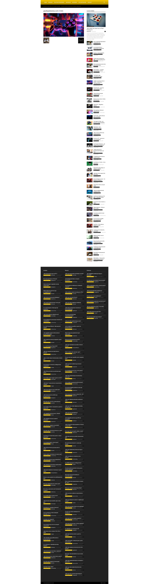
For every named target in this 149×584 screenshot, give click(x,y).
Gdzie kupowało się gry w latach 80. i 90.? (74, 394)
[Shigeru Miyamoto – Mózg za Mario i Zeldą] (90, 209)
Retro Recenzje (96, 226)
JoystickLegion (53, 379)
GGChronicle (53, 275)
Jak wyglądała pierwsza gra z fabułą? (51, 413)
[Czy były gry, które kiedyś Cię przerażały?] (90, 231)
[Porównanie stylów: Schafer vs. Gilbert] (90, 203)
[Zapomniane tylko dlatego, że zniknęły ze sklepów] (89, 169)
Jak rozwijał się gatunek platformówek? (74, 382)
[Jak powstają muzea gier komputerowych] (90, 95)
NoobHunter (53, 335)
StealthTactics (75, 390)
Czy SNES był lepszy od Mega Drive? (73, 462)
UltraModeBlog (53, 568)
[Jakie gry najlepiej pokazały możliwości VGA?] (90, 192)
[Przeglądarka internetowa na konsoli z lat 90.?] (90, 158)
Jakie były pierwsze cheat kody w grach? (52, 556)
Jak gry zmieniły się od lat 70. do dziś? (95, 306)
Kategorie (74, 2)
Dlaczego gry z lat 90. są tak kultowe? (51, 401)
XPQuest (52, 414)
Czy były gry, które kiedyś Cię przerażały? (96, 280)
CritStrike (52, 367)
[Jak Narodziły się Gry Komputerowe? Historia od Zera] (90, 151)
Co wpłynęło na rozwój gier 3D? (72, 528)
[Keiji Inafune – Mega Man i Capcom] (90, 106)
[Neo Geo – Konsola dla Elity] (90, 54)
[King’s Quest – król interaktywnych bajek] (90, 128)
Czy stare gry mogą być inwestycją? (51, 561)
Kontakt (90, 2)
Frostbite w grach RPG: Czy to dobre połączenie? (51, 6)
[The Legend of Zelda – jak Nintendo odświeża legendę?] (90, 123)
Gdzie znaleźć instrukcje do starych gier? (52, 454)
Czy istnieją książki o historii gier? (50, 442)
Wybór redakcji (103, 582)
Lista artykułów (82, 2)
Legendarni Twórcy (96, 72)
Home (45, 2)
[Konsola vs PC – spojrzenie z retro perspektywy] (90, 140)
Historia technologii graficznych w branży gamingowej (71, 6)
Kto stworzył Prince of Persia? (50, 278)
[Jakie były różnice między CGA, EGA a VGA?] (90, 175)
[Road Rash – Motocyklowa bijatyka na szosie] (90, 226)
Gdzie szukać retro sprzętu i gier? (72, 352)
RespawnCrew (53, 280)
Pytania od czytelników (97, 135)
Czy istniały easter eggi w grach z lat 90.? (52, 377)
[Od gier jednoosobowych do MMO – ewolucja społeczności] (90, 60)
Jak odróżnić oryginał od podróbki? (51, 425)
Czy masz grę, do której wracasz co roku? (52, 430)
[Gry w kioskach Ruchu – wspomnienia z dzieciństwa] (90, 49)
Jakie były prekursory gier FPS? (94, 311)
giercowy (74, 353)
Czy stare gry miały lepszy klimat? (94, 316)
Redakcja (50, 2)
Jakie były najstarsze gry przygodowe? (52, 459)
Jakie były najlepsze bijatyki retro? (51, 314)
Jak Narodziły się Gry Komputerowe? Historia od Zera (98, 150)
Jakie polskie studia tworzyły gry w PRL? (74, 292)
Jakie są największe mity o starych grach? (96, 285)
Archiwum (68, 2)
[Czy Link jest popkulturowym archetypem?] (90, 215)
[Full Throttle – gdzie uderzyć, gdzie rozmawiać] (90, 117)
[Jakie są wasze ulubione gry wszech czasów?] (90, 134)
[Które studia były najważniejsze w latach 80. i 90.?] (90, 43)
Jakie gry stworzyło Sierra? (71, 297)
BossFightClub (53, 391)
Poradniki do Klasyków (90, 26)
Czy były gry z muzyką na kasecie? (51, 507)
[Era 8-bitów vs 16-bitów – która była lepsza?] (90, 164)
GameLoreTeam (53, 310)
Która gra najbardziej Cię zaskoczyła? (51, 483)
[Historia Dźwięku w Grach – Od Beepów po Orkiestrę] (90, 180)
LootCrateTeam (53, 322)
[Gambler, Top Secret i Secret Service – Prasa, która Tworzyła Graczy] (90, 82)
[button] (104, 2)
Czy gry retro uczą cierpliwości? (94, 296)
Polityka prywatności (59, 2)
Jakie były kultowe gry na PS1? (50, 273)
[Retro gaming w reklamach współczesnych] (90, 112)
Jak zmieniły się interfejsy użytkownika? (52, 464)
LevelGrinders (75, 322)
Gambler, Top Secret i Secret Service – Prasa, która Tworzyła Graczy (98, 82)
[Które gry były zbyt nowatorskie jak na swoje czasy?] (90, 66)
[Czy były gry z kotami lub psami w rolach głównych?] (90, 248)
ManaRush (52, 293)
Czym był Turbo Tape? (48, 566)
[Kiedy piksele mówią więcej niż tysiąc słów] (90, 254)
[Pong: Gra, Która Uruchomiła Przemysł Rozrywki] (90, 243)
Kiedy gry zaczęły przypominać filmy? (73, 487)
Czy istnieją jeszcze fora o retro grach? (74, 370)
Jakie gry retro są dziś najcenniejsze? (73, 573)
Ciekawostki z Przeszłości (97, 49)
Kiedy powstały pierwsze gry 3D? (72, 339)
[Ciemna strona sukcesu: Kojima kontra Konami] (89, 100)
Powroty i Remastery (97, 123)
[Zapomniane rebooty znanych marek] (90, 186)
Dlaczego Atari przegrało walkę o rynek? (74, 431)
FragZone (52, 534)
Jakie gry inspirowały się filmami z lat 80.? (74, 273)
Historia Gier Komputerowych (98, 54)
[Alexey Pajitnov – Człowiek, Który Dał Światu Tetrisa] (90, 71)
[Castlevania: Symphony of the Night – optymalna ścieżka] (90, 198)
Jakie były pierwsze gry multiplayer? (51, 297)
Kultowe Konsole (96, 140)
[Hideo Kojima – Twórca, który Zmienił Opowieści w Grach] (90, 259)
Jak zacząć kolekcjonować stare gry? (51, 302)
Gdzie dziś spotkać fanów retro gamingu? (74, 506)
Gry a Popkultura (96, 95)
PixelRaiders (75, 530)
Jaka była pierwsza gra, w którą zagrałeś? (74, 523)
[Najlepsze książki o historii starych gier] (90, 237)
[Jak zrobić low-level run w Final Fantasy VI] (96, 20)
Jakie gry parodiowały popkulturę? (94, 290)
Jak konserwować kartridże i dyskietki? (52, 551)
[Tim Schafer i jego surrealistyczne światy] (90, 77)
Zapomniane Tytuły (96, 170)
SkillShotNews (53, 466)
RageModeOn (89, 31)
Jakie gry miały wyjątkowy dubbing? (73, 302)
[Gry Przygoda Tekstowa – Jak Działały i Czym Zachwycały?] (90, 145)
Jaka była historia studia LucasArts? (73, 518)
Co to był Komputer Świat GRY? (50, 346)
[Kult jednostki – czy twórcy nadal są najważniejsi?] (90, 89)
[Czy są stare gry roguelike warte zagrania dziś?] (90, 220)
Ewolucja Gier (96, 66)
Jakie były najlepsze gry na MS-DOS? (51, 389)
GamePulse (53, 403)
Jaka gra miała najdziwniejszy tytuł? (73, 321)
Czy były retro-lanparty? (48, 519)
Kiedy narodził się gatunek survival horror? (96, 301)
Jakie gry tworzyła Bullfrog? (71, 412)
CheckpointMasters (54, 472)
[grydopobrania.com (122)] (63, 36)
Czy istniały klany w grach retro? (50, 495)
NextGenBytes (53, 315)
